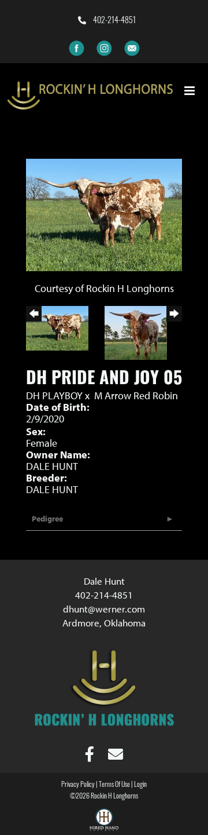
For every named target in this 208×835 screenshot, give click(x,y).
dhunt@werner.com (104, 609)
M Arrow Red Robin (136, 395)
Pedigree (47, 518)
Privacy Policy (78, 785)
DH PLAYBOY (55, 395)
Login (140, 785)
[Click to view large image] (104, 213)
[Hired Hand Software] (104, 821)
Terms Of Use (114, 785)
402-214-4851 (113, 21)
